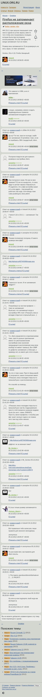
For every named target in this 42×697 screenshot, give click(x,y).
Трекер (25, 11)
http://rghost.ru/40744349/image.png (22, 261)
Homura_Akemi (14, 511)
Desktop (13, 16)
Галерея (12, 7)
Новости (4, 7)
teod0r (11, 118)
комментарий (15, 130)
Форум (10, 11)
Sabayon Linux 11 (16, 649)
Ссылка (6, 64)
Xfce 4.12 (13, 636)
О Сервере (5, 685)
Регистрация (28, 7)
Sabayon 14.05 (15, 658)
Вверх (37, 685)
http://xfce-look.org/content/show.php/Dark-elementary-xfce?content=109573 (21, 467)
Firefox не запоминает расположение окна (18, 21)
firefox (7, 26)
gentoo (12, 26)
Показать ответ (14, 103)
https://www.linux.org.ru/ (9, 689)
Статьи (4, 11)
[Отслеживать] (35, 37)
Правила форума (15, 685)
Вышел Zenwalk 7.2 (17, 633)
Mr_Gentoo (13, 448)
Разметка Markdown (28, 685)
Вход (38, 7)
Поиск (31, 11)
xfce (17, 26)
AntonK (11, 58)
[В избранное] (35, 31)
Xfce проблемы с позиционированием (23, 661)
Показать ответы (15, 271)
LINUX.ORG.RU (10, 2)
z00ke (11, 97)
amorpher (12, 163)
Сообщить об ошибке (8, 687)
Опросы (17, 11)
